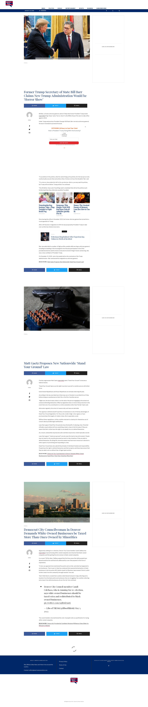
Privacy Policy (63, 661)
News (43, 8)
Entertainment (70, 8)
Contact (61, 668)
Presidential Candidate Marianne (63, 623)
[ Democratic (46, 623)
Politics (51, 8)
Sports (81, 8)
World (60, 8)
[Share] (29, 126)
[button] (64, 128)
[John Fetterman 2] (45, 236)
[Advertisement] (57, 79)
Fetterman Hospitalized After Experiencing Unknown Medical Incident (67, 238)
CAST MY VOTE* (64, 143)
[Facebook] (106, 10)
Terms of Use (62, 665)
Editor (29, 120)
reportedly (42, 116)
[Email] (29, 132)
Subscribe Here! (101, 8)
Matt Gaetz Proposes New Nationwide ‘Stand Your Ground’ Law (65, 262)
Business (90, 8)
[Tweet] (29, 129)
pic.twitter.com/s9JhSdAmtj (57, 602)
